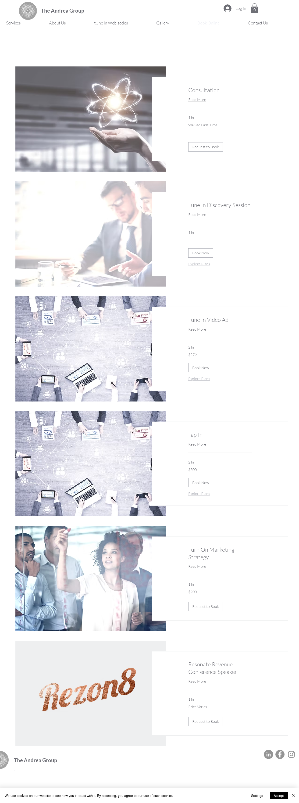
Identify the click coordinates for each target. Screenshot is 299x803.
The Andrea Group (62, 10)
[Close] (293, 795)
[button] (254, 8)
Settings (257, 795)
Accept (279, 795)
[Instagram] (291, 754)
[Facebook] (280, 754)
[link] (220, 90)
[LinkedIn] (268, 754)
